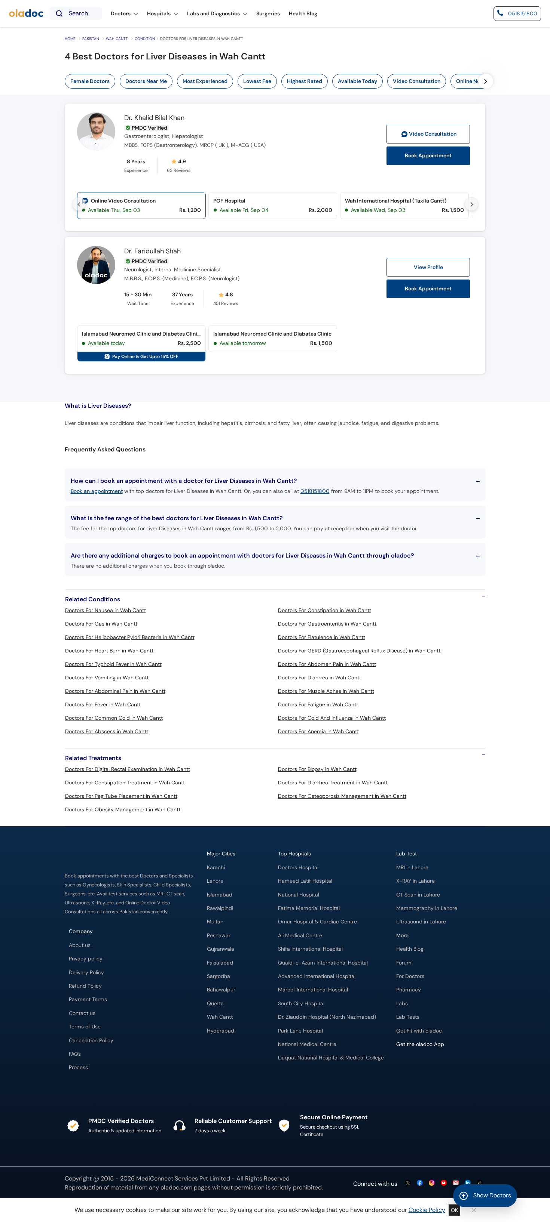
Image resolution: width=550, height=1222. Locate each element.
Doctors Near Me (146, 81)
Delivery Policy (86, 972)
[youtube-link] (444, 1183)
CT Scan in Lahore (418, 895)
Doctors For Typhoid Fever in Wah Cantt (113, 664)
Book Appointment (428, 155)
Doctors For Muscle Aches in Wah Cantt (326, 691)
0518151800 (315, 491)
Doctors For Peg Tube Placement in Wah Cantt (121, 796)
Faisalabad (220, 963)
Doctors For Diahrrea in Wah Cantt (319, 677)
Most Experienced (205, 81)
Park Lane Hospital (300, 1031)
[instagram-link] (432, 1183)
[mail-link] (456, 1183)
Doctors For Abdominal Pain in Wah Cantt (115, 691)
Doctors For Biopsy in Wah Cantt (317, 769)
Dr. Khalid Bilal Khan (154, 118)
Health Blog (410, 949)
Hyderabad (220, 1031)
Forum (404, 963)
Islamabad (219, 895)
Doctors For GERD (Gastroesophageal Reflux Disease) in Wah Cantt (359, 650)
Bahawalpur (221, 990)
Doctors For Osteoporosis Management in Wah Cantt (342, 796)
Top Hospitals (294, 854)
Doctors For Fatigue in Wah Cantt (318, 704)
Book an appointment (97, 491)
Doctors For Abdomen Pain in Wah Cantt (327, 664)
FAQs (75, 1054)
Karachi (216, 867)
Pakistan (90, 38)
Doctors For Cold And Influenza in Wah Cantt (332, 718)
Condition (145, 38)
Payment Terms (88, 999)
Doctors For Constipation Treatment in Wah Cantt (125, 782)
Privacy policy (86, 959)
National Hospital (298, 895)
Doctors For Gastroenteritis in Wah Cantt (327, 623)
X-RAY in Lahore (415, 881)
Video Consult (432, 134)
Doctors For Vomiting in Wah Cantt (107, 677)
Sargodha (218, 976)
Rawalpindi (220, 908)
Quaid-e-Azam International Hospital (323, 963)
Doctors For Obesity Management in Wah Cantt (122, 809)
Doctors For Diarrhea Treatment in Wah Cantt (333, 782)
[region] (279, 81)
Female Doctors (90, 81)
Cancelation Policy (91, 1040)
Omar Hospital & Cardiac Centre (317, 922)
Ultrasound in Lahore (421, 922)
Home (70, 38)
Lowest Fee (257, 81)
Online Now (470, 81)
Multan (215, 922)
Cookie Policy (427, 1210)
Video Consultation (416, 81)
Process (78, 1067)
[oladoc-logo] (26, 13)
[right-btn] (485, 81)
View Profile (428, 267)
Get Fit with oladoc (419, 1031)
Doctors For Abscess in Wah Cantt (106, 731)
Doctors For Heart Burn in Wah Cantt (109, 650)
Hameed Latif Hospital (305, 881)
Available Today (357, 81)
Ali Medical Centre (300, 935)
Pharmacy (408, 990)
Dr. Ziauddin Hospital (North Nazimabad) (327, 1017)
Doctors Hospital (298, 867)
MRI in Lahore (412, 867)
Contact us (82, 1013)
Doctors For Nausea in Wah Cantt (105, 610)
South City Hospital (301, 1003)
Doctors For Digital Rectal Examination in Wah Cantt (127, 769)
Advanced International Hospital (316, 976)
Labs (402, 1003)
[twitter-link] (408, 1183)
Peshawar (218, 935)
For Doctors (410, 976)
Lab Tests (407, 1017)
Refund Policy (85, 986)
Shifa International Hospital (310, 949)
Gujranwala (220, 949)
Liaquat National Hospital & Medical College (331, 1058)
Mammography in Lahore (426, 908)
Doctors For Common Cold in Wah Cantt (114, 718)
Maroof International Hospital (313, 990)
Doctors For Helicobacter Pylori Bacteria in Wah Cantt (130, 637)
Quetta (215, 1003)
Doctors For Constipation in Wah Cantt (324, 610)
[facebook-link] (420, 1183)
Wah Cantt (117, 38)
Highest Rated (304, 81)
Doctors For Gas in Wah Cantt (101, 623)
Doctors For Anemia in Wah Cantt (318, 731)
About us (80, 945)
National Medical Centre (307, 1044)
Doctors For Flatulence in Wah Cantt (321, 637)
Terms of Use (85, 1027)
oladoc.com (176, 1187)
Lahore (215, 881)
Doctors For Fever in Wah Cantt (103, 704)
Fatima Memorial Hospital (309, 908)
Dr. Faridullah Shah (152, 251)
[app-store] (430, 1065)
